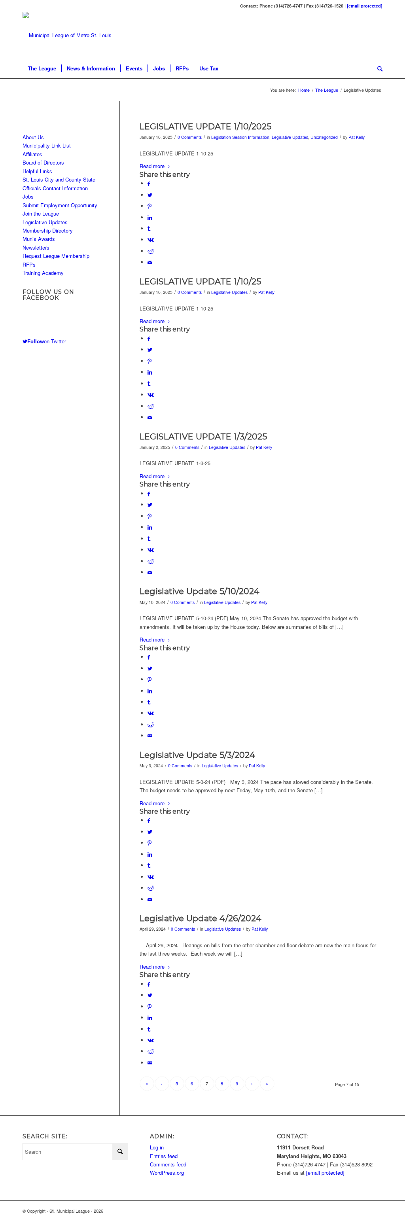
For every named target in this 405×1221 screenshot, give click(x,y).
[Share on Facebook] (149, 183)
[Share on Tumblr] (149, 228)
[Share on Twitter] (150, 195)
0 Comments (190, 137)
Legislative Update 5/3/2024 (197, 755)
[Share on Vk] (151, 239)
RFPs (29, 264)
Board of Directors (43, 162)
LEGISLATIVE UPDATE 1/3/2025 (203, 436)
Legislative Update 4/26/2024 (200, 918)
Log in (157, 1147)
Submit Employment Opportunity (60, 205)
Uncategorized (324, 137)
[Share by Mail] (150, 262)
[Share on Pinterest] (149, 206)
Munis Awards (39, 238)
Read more (152, 166)
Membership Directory (48, 230)
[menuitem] (42, 68)
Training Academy (43, 272)
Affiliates (32, 154)
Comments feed (168, 1164)
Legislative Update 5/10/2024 (199, 591)
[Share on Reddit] (151, 251)
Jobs (28, 196)
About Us (33, 137)
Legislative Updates (290, 137)
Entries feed (164, 1156)
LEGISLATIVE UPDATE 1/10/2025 (205, 126)
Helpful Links (37, 171)
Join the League (41, 213)
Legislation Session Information (240, 137)
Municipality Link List (47, 145)
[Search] (377, 68)
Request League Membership (56, 255)
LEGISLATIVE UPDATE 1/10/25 (200, 281)
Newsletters (36, 247)
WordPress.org (167, 1172)
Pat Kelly (356, 137)
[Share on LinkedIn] (150, 217)
